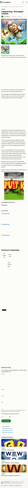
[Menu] (26, 2)
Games (6, 6)
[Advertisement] (14, 73)
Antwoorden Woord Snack (7, 432)
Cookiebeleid (11, 485)
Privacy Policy (4, 485)
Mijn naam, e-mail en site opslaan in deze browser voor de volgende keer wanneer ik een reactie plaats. (13, 411)
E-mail (3, 395)
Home (2, 6)
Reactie (3, 374)
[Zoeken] (23, 2)
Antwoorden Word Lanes (7, 428)
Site (2, 402)
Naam (2, 389)
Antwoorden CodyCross (7, 430)
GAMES (3, 9)
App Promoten (18, 485)
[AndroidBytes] (1, 2)
